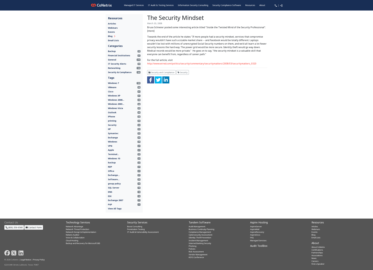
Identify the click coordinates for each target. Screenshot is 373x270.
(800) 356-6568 (15, 227)
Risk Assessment (196, 251)
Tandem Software (200, 222)
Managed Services (258, 240)
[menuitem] (134, 5)
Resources (318, 222)
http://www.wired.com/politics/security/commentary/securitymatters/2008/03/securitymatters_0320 (201, 63)
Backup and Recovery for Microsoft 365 (83, 243)
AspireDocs (255, 234)
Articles (112, 23)
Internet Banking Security (200, 243)
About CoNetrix (318, 247)
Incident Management (198, 240)
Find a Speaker (318, 264)
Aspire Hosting (259, 222)
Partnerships (317, 252)
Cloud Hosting (72, 240)
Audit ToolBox (258, 246)
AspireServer (256, 226)
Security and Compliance (162, 72)
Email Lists (113, 40)
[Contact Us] (275, 5)
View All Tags (115, 208)
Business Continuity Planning (201, 229)
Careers (315, 261)
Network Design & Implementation (81, 232)
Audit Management (197, 226)
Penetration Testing (136, 229)
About (315, 243)
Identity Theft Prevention (200, 237)
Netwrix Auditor (72, 234)
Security (183, 72)
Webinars (113, 27)
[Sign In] (281, 5)
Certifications (317, 250)
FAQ (252, 237)
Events (111, 32)
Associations (317, 255)
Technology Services (78, 222)
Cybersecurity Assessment (200, 234)
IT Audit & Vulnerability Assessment (143, 232)
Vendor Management (198, 254)
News (314, 258)
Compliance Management (200, 232)
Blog (110, 36)
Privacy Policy (39, 259)
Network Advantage (74, 226)
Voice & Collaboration (75, 237)
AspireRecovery (257, 232)
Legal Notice (25, 259)
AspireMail (254, 229)
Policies (192, 249)
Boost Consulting (134, 226)
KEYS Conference (196, 257)
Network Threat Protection (77, 229)
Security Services (137, 222)
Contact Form (35, 227)
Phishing (192, 246)
